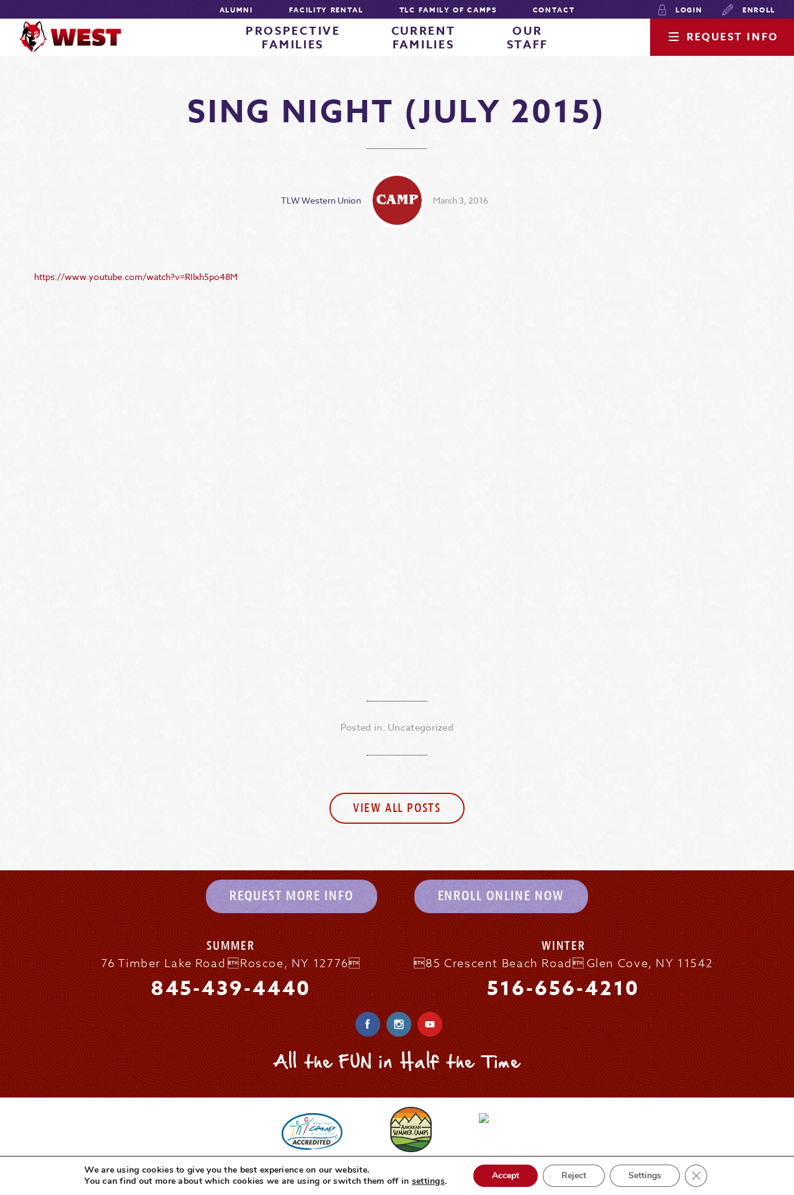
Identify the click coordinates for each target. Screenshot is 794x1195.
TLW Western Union (321, 200)
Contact (554, 9)
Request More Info (292, 895)
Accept (505, 1175)
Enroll (757, 9)
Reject (573, 1175)
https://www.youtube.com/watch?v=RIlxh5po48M (136, 276)
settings (428, 1181)
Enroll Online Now (501, 895)
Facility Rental (326, 9)
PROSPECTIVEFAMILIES (293, 38)
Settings (644, 1175)
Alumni (236, 9)
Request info (732, 37)
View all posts (397, 808)
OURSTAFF (528, 38)
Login (687, 9)
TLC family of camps (448, 9)
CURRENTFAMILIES (423, 38)
